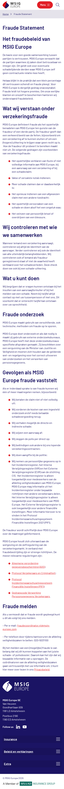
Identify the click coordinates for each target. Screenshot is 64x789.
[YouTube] (25, 726)
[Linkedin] (18, 726)
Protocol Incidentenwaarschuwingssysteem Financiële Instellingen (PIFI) (32, 583)
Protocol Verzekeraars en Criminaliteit (33, 573)
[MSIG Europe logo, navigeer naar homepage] (11, 5)
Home (6, 14)
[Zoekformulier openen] (57, 5)
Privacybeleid (42, 669)
